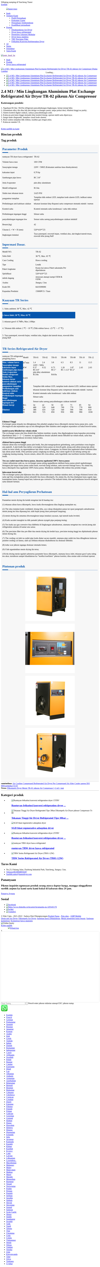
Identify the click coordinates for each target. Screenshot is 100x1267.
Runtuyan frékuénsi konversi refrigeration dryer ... (38, 805)
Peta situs (65, 916)
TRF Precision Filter (19, 39)
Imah (8, 13)
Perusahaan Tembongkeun (22, 23)
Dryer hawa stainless (20, 37)
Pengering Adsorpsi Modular (23, 34)
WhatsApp (14, 928)
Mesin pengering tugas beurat (73, 918)
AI (7, 44)
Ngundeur (10, 48)
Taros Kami (11, 51)
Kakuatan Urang (18, 20)
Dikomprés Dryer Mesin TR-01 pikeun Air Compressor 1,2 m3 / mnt (35, 788)
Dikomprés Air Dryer (27, 918)
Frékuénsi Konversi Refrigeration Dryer (27, 41)
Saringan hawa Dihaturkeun (48, 918)
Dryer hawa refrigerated (21, 32)
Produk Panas (53, 916)
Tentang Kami (12, 16)
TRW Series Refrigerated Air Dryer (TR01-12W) (37, 858)
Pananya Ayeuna (8, 893)
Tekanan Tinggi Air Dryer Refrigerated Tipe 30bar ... (39, 818)
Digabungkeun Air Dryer (21, 30)
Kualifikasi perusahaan (20, 25)
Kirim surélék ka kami (10, 129)
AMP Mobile (75, 916)
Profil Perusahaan (18, 18)
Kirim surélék (6, 925)
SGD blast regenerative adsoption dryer (32, 828)
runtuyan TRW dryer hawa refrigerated (32, 848)
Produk (9, 27)
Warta (8, 46)
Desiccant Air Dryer (9, 918)
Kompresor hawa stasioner (21, 921)
